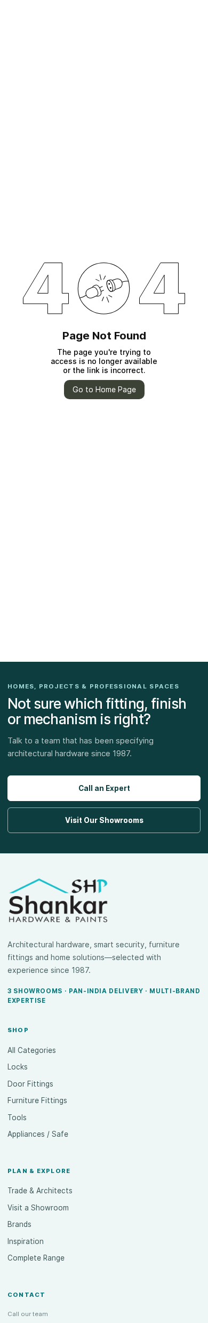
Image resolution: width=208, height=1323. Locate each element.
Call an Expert (104, 788)
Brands (19, 1224)
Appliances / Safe (37, 1134)
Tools (17, 1117)
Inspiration (25, 1241)
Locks (17, 1067)
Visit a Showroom (38, 1207)
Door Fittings (30, 1084)
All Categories (31, 1050)
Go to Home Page (104, 389)
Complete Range (36, 1258)
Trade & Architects (40, 1190)
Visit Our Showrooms (104, 820)
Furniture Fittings (37, 1100)
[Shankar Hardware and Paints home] (58, 900)
